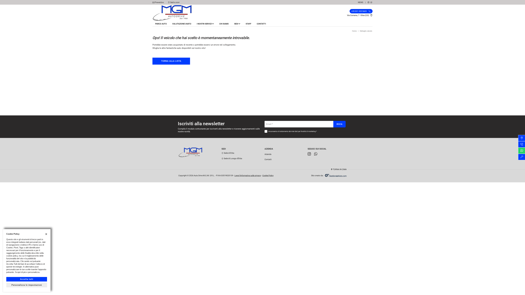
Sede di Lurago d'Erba (232, 158)
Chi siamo (224, 24)
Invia (339, 124)
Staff (248, 24)
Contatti (261, 24)
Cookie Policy (268, 175)
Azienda (268, 154)
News (360, 2)
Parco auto (161, 24)
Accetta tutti (26, 279)
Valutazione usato (181, 24)
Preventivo (159, 2)
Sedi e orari (175, 2)
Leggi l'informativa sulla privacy (247, 175)
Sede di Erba (228, 153)
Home (354, 31)
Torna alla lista (171, 61)
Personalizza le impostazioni (26, 285)
